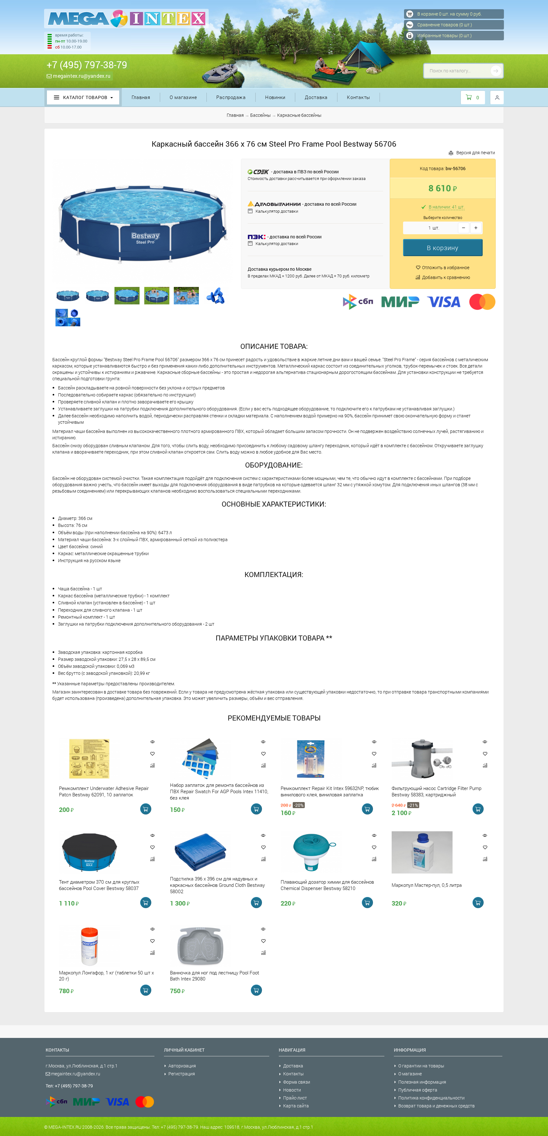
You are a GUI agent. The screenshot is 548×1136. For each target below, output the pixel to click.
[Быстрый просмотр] (152, 741)
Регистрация (181, 1074)
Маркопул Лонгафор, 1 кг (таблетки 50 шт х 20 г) (106, 975)
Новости (292, 1090)
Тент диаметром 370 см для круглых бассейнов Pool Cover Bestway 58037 (99, 885)
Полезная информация (422, 1082)
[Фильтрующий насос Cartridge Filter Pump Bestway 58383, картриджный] (433, 759)
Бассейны (260, 115)
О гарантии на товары (421, 1066)
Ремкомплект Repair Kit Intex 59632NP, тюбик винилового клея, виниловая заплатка (330, 791)
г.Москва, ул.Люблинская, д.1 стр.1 (82, 1066)
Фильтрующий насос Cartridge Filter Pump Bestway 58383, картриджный (436, 791)
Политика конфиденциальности (431, 1098)
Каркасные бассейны (299, 115)
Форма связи (296, 1082)
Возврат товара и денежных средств (436, 1106)
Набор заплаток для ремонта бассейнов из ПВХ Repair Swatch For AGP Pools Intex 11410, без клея (219, 791)
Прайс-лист (295, 1098)
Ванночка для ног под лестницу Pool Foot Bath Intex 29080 (214, 975)
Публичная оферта (417, 1090)
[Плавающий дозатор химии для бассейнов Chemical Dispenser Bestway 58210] (322, 852)
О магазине (183, 97)
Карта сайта (296, 1106)
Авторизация (182, 1066)
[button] (443, 247)
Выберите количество (442, 217)
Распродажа (231, 97)
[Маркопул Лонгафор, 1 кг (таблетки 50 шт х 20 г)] (100, 946)
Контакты (358, 97)
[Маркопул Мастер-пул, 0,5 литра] (433, 852)
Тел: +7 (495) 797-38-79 (69, 1086)
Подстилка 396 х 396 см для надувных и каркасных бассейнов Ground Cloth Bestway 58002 (217, 884)
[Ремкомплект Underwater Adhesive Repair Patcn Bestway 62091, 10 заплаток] (100, 759)
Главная (141, 97)
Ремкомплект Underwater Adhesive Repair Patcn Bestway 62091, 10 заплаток (104, 791)
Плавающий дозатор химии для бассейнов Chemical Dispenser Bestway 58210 (327, 885)
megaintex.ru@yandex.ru (81, 75)
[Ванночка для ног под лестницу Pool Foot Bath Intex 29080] (211, 946)
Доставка (316, 97)
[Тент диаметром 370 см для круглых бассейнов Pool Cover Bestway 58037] (100, 852)
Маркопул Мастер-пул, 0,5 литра (427, 885)
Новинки (275, 97)
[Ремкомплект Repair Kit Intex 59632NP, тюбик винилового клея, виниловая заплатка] (322, 759)
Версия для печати (475, 152)
